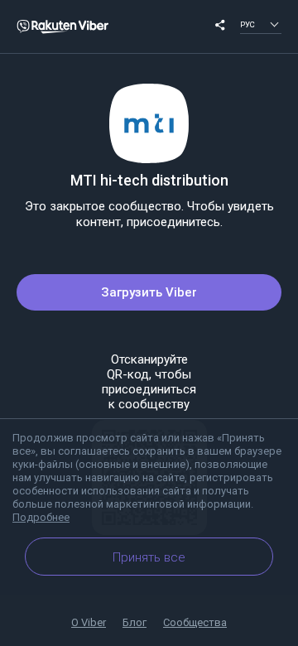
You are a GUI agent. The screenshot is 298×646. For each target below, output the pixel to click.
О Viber (88, 622)
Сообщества (195, 622)
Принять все (149, 557)
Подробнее (41, 517)
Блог (135, 622)
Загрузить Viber (149, 292)
